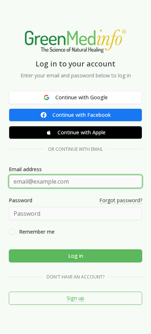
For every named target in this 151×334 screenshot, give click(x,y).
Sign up (75, 298)
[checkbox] (12, 232)
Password (20, 200)
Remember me (37, 231)
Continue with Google (81, 97)
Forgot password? (120, 200)
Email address (25, 169)
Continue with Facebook (81, 114)
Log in (75, 255)
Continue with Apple (82, 132)
